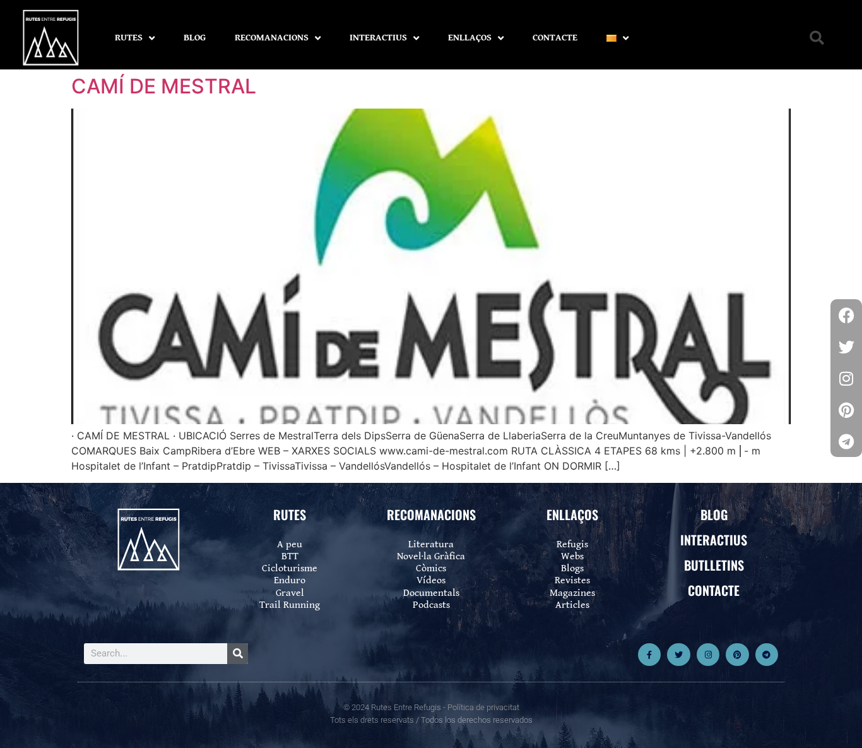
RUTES (129, 37)
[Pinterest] (737, 654)
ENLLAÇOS (470, 37)
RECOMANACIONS (272, 37)
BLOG (195, 37)
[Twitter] (678, 654)
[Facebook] (846, 315)
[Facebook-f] (649, 654)
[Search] (237, 653)
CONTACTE (555, 37)
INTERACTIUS (378, 37)
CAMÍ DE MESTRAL (163, 86)
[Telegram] (766, 654)
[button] (817, 38)
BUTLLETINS (714, 564)
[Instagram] (708, 654)
